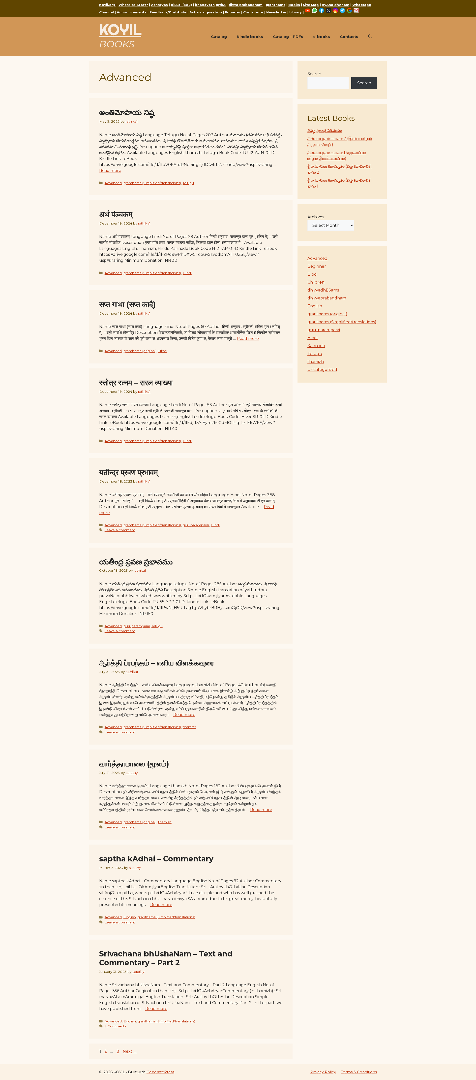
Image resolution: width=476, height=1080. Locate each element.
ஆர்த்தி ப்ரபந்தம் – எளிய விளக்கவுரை (156, 662)
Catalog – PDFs (288, 36)
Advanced (113, 183)
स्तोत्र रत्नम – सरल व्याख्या (136, 382)
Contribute (253, 12)
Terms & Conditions (359, 1072)
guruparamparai (196, 525)
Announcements (132, 12)
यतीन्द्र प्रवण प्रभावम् (128, 472)
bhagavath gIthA (210, 5)
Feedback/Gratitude (167, 12)
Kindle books (250, 36)
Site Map (311, 5)
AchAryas (159, 5)
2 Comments (115, 1026)
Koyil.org (107, 5)
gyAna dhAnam (335, 5)
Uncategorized (322, 369)
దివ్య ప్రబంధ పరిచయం (324, 130)
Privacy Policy (323, 1072)
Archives (315, 217)
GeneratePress (160, 1072)
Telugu (188, 183)
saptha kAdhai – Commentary (156, 858)
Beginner (316, 266)
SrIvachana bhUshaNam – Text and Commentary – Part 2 (166, 958)
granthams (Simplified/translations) (152, 183)
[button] (370, 36)
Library (295, 12)
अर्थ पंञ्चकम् (115, 214)
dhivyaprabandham (326, 298)
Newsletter (276, 12)
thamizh (189, 727)
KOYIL (120, 29)
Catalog (219, 36)
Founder (232, 12)
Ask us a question (205, 12)
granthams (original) (139, 351)
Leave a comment (120, 530)
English (129, 917)
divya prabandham (246, 5)
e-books (321, 36)
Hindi (187, 273)
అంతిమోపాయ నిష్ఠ (126, 112)
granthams (275, 5)
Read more (110, 170)
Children (316, 282)
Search (314, 73)
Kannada (316, 345)
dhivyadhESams (323, 290)
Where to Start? (133, 5)
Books (294, 5)
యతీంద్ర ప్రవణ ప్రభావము (136, 561)
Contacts (349, 36)
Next (130, 1051)
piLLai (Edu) (181, 5)
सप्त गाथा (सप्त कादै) (127, 304)
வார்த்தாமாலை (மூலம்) (134, 763)
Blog (312, 274)
